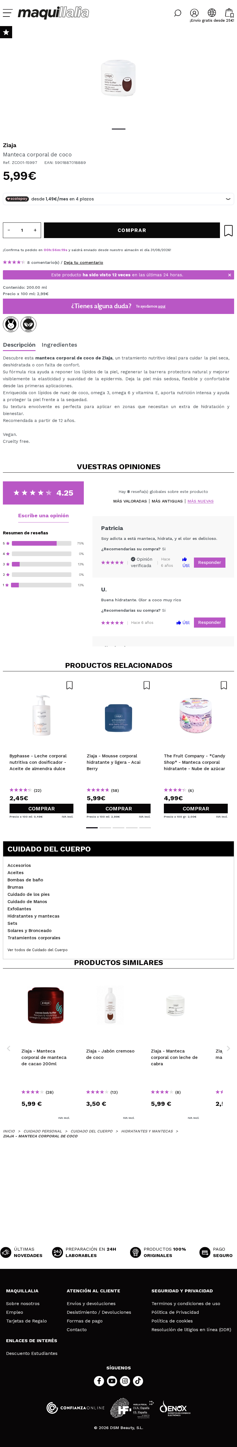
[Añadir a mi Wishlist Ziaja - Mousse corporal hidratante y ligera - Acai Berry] (119, 685)
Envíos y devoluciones (91, 1303)
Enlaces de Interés (31, 1340)
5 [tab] (145, 827)
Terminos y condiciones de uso (185, 1303)
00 (46, 250)
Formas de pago (85, 1321)
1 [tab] (92, 827)
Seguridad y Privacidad (182, 1290)
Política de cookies (172, 1321)
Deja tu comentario (83, 262)
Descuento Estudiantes (32, 1353)
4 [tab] (132, 827)
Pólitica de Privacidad (175, 1312)
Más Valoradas (130, 501)
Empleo (14, 1312)
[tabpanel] (118, 78)
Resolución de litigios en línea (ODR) (191, 1329)
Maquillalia (22, 1290)
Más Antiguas (167, 501)
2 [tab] (105, 827)
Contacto (77, 1329)
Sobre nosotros (23, 1303)
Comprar (41, 808)
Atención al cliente (93, 1290)
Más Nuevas (201, 501)
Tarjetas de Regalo (26, 1321)
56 (54, 250)
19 (63, 250)
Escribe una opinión (43, 515)
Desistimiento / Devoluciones (99, 1312)
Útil (186, 565)
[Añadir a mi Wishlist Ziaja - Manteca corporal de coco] (228, 230)
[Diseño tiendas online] (175, 1408)
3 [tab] (118, 827)
